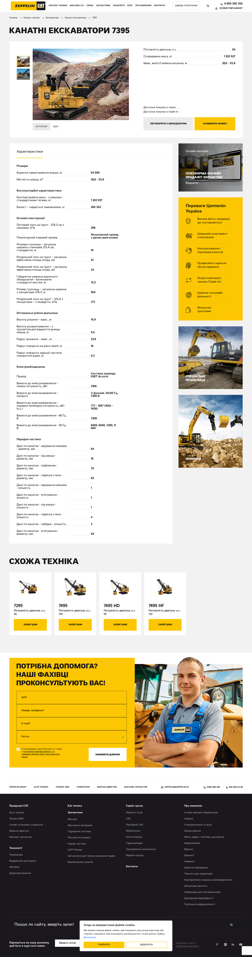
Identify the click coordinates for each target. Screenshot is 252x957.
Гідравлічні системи (79, 831)
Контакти (159, 6)
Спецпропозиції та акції (198, 825)
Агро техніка (41, 787)
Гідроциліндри (134, 843)
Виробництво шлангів (80, 862)
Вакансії (189, 855)
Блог (130, 6)
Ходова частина (77, 844)
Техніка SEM (62, 787)
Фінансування (192, 831)
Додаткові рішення (20, 873)
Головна (13, 18)
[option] (23, 61)
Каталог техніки (58, 6)
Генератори (83, 787)
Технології (119, 6)
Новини (188, 819)
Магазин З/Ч (77, 6)
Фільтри (72, 819)
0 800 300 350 (233, 3)
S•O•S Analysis (134, 837)
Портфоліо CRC (135, 825)
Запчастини (103, 6)
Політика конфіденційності (199, 904)
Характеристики (30, 151)
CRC (128, 819)
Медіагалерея (192, 843)
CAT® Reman (75, 850)
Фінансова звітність (195, 886)
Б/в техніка (75, 806)
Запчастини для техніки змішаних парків (91, 856)
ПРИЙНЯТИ (104, 945)
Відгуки (188, 849)
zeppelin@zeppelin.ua (177, 787)
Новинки (189, 862)
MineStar (14, 867)
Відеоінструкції (134, 855)
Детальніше (90, 938)
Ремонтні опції (134, 813)
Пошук (208, 6)
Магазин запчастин (135, 787)
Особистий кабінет (231, 8)
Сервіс (89, 6)
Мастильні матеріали (80, 825)
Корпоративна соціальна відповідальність (208, 880)
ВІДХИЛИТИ (146, 945)
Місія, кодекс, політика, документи (204, 837)
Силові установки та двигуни (26, 825)
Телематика (16, 855)
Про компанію (143, 6)
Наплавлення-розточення (141, 849)
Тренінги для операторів (198, 874)
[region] (126, 936)
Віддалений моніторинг (22, 861)
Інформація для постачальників (202, 892)
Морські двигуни (107, 787)
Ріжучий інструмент (79, 838)
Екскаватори (52, 18)
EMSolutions (133, 831)
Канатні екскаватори (75, 18)
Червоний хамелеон (187, 946)
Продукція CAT (18, 806)
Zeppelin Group (17, 787)
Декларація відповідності (198, 898)
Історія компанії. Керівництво (201, 813)
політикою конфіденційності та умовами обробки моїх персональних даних (41, 754)
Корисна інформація (196, 868)
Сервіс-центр (134, 806)
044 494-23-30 (236, 787)
